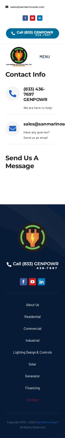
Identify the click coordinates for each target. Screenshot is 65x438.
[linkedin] (39, 18)
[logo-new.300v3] (18, 48)
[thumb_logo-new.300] (32, 224)
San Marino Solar (46, 422)
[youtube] (32, 18)
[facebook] (25, 18)
